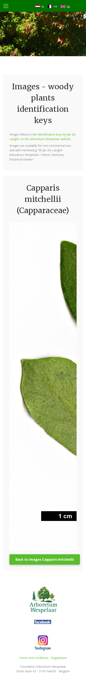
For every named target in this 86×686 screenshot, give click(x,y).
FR (55, 6)
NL (43, 6)
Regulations (59, 658)
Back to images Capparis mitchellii (44, 559)
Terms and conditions (33, 658)
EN (68, 6)
